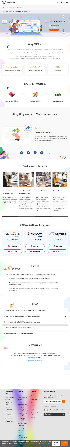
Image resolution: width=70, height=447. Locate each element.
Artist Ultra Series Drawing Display (22, 397)
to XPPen (14, 251)
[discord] (51, 409)
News (32, 405)
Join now (14, 246)
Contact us (34, 399)
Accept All (64, 443)
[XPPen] (8, 2)
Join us (33, 417)
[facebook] (48, 409)
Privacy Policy (9, 418)
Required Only (56, 443)
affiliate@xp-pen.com (35, 360)
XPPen (3, 7)
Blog (32, 402)
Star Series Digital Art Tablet (21, 430)
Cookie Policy (9, 421)
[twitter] (60, 409)
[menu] (67, 3)
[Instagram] (45, 409)
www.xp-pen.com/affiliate (18, 11)
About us (33, 396)
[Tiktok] (57, 409)
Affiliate (33, 409)
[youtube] (63, 409)
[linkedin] (54, 409)
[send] (63, 401)
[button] (57, 2)
